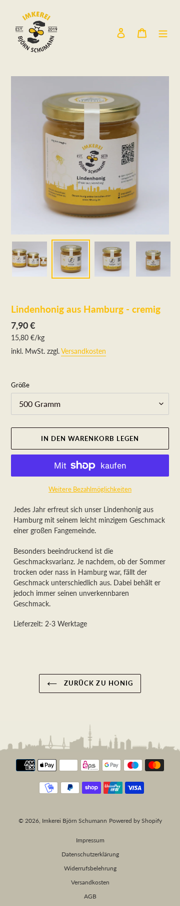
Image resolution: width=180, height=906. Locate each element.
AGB (90, 896)
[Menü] (163, 32)
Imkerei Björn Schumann (74, 820)
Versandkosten (83, 351)
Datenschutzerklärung (90, 854)
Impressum (90, 840)
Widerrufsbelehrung (90, 868)
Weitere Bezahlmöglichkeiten (90, 489)
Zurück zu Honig (97, 683)
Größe (20, 385)
